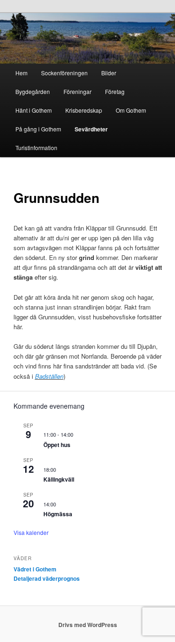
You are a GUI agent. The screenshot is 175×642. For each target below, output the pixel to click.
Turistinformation (36, 147)
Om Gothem (131, 110)
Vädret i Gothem (35, 569)
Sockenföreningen (64, 73)
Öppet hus (56, 444)
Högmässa (57, 514)
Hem (21, 73)
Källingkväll (58, 479)
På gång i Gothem (38, 129)
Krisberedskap (83, 110)
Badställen (49, 376)
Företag (115, 91)
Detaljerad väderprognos (47, 578)
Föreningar (77, 91)
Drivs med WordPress (87, 624)
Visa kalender (31, 532)
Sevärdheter (91, 129)
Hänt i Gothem (33, 110)
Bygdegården (32, 91)
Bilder (108, 73)
